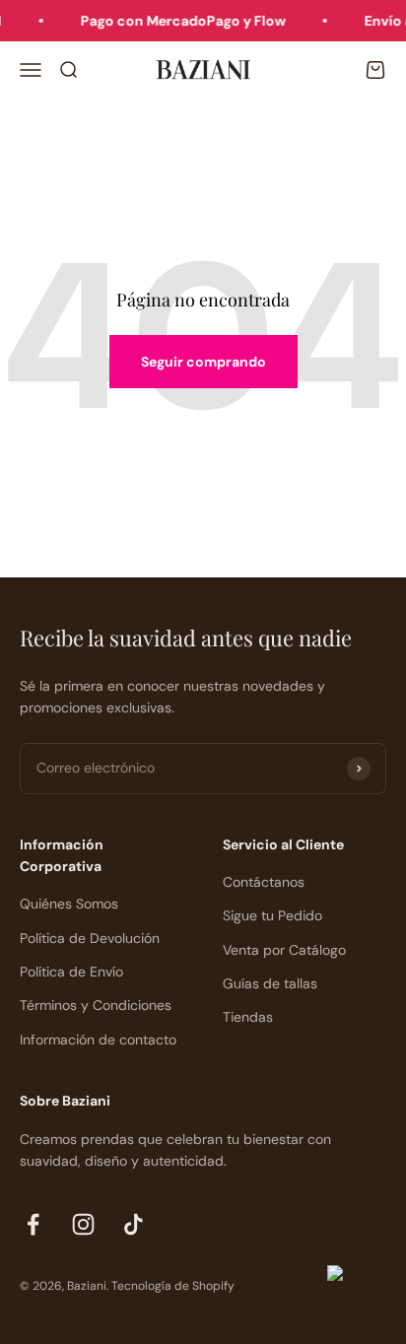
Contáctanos (263, 882)
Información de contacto (98, 1039)
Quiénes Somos (69, 903)
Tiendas (248, 1017)
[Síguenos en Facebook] (33, 1224)
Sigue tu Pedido (272, 915)
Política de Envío (71, 971)
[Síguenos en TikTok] (133, 1224)
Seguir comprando (203, 361)
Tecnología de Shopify (173, 1286)
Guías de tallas (270, 983)
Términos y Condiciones (95, 1005)
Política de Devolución (90, 938)
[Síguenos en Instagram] (83, 1224)
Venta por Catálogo (284, 950)
